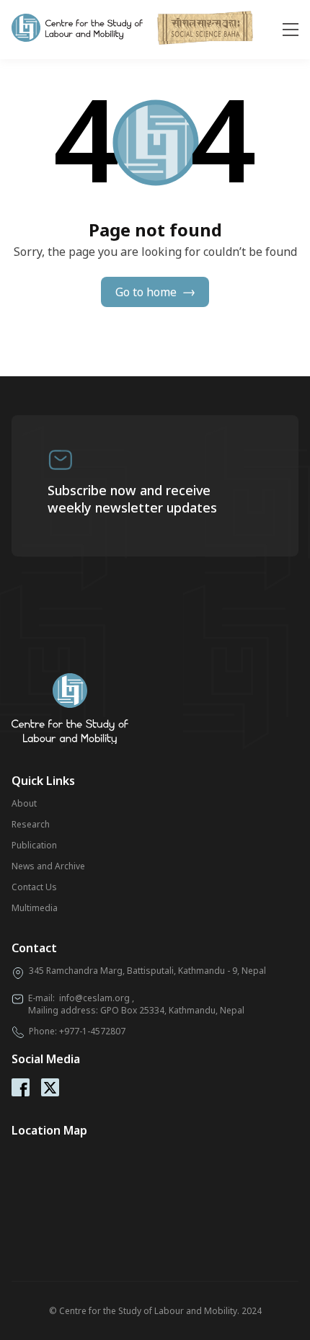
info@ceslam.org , (96, 998)
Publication (34, 845)
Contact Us (34, 887)
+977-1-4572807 (92, 1031)
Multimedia (35, 908)
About (24, 803)
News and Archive (48, 866)
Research (31, 824)
